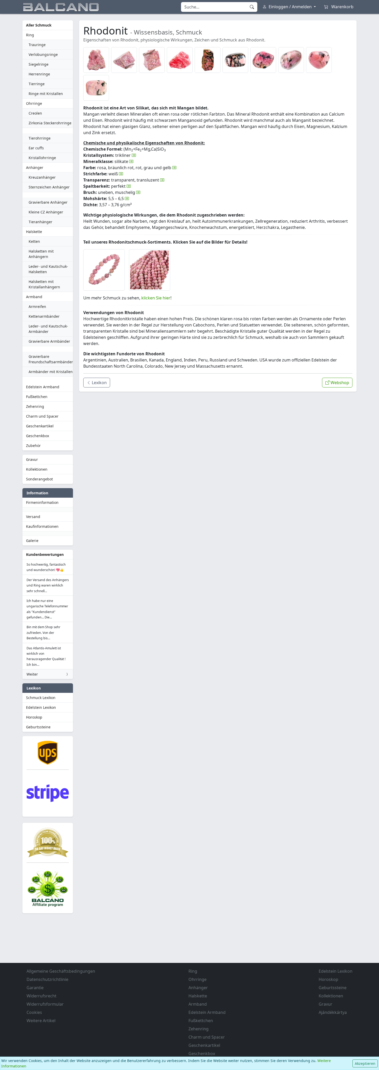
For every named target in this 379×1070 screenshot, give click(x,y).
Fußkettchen (36, 396)
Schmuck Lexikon (40, 697)
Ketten (34, 241)
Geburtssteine (38, 726)
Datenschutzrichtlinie (47, 979)
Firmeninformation (42, 502)
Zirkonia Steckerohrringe (50, 122)
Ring (30, 34)
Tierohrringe (40, 138)
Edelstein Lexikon (41, 707)
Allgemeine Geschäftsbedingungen (61, 971)
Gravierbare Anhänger (48, 202)
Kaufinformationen (42, 526)
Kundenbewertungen (45, 554)
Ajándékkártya (333, 1012)
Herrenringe (39, 74)
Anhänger (34, 167)
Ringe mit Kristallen (46, 93)
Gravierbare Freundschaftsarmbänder (51, 359)
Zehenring (35, 406)
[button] (96, 60)
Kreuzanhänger (42, 177)
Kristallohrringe (42, 157)
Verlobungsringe (43, 54)
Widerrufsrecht (41, 996)
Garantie (35, 987)
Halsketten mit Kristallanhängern (44, 284)
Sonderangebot (39, 479)
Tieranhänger (40, 221)
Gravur (32, 459)
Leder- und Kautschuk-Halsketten (48, 269)
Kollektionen (36, 469)
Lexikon (99, 382)
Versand (33, 516)
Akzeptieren (365, 1063)
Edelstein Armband (42, 386)
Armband (34, 296)
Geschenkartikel (40, 426)
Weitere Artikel (41, 1020)
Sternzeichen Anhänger (49, 187)
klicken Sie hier (155, 298)
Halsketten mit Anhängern (41, 254)
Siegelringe (38, 64)
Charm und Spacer (42, 416)
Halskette (34, 231)
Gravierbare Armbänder (49, 341)
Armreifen (37, 306)
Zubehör (33, 445)
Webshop (339, 382)
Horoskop (34, 717)
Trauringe (37, 44)
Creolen (35, 113)
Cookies (34, 1012)
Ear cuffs (36, 147)
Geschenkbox (37, 435)
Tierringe (37, 83)
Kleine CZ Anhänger (46, 212)
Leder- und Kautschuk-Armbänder (48, 329)
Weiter (32, 674)
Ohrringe (34, 103)
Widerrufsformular (45, 1004)
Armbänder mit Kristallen (51, 371)
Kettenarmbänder (44, 316)
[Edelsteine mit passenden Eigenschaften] (134, 155)
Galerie (32, 540)
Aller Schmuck (39, 25)
